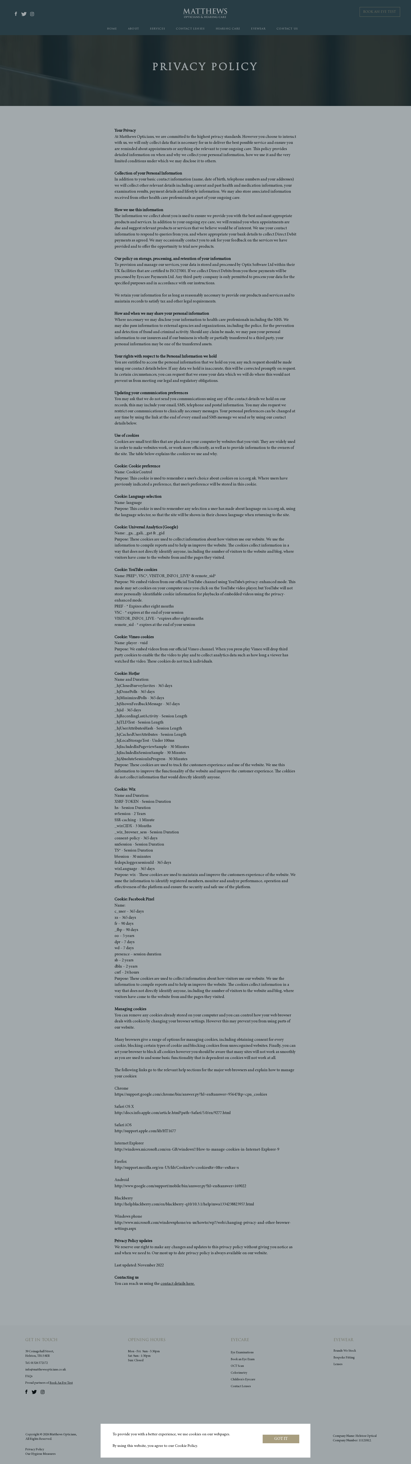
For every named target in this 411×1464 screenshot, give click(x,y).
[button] (281, 1439)
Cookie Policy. (186, 1446)
